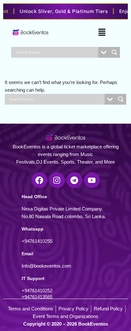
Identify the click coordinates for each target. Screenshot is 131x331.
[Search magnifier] (114, 52)
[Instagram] (57, 180)
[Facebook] (39, 180)
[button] (101, 33)
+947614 (31, 241)
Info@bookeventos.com (46, 266)
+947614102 (34, 290)
